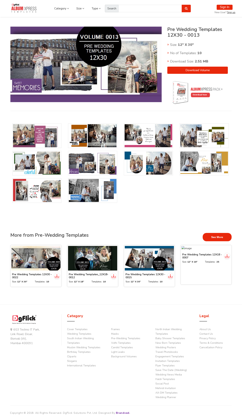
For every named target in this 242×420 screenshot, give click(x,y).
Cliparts (71, 356)
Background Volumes (124, 356)
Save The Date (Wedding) (171, 370)
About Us (205, 329)
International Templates (81, 365)
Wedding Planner (165, 397)
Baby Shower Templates (170, 338)
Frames (115, 329)
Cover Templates (77, 329)
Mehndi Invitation (165, 388)
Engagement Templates (169, 356)
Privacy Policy (207, 338)
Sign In (224, 7)
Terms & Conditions (211, 343)
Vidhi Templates (121, 343)
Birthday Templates (79, 352)
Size (79, 8)
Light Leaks (118, 352)
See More (217, 237)
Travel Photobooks (166, 352)
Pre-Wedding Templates (125, 338)
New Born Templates (168, 343)
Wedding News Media (168, 374)
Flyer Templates (165, 365)
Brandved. (123, 413)
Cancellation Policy (210, 347)
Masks (115, 334)
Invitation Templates (167, 361)
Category (60, 8)
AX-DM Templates (166, 393)
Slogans (72, 361)
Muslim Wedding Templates (83, 347)
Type (95, 8)
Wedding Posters (165, 347)
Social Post (162, 383)
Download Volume (197, 70)
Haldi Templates (165, 379)
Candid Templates (122, 347)
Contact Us (206, 334)
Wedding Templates (79, 334)
